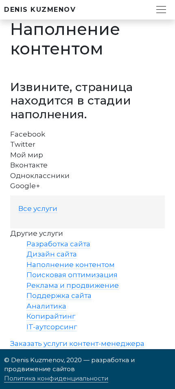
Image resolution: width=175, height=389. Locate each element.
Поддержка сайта (59, 295)
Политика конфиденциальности (56, 378)
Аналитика (46, 306)
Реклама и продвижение (72, 285)
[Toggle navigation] (161, 9)
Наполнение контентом (70, 265)
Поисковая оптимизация (72, 275)
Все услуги (37, 208)
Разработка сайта (58, 244)
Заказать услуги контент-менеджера (77, 343)
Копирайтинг (50, 316)
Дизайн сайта (51, 254)
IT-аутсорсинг (51, 327)
